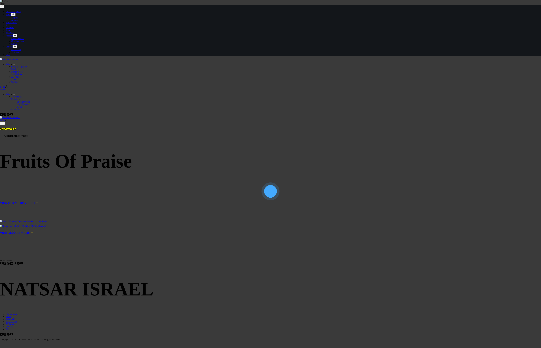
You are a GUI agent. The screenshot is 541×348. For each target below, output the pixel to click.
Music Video (17, 72)
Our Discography (19, 66)
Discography (11, 314)
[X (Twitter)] (5, 264)
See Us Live (16, 74)
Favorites (15, 109)
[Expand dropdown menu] (14, 94)
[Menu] (2, 123)
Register (15, 99)
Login (19, 107)
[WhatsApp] (18, 264)
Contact (14, 82)
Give (8, 329)
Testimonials (16, 96)
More (8, 64)
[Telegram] (15, 264)
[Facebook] (11, 115)
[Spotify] (8, 115)
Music (14, 69)
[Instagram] (5, 115)
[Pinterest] (8, 264)
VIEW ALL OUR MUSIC (15, 232)
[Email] (21, 264)
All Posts (15, 77)
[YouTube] (1, 115)
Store (13, 79)
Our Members (23, 104)
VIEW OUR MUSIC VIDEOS (17, 203)
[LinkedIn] (12, 264)
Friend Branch (23, 102)
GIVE (2, 89)
